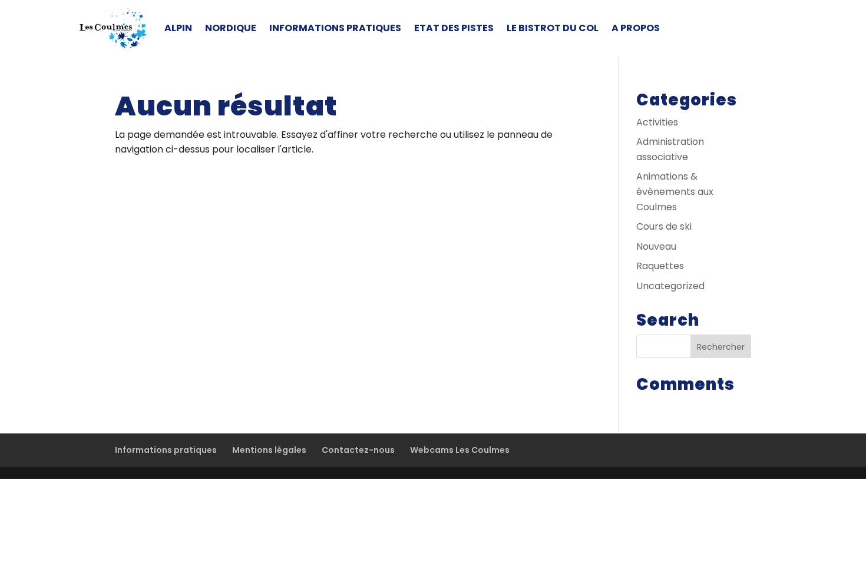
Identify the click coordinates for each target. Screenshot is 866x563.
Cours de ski (664, 226)
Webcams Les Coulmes (460, 450)
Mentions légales (269, 450)
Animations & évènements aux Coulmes (674, 191)
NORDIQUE (230, 28)
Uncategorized (670, 286)
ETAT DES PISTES (454, 28)
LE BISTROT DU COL (553, 28)
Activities (657, 122)
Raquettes (660, 266)
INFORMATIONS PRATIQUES (335, 28)
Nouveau (656, 246)
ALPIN (178, 28)
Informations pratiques (166, 450)
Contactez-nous (358, 450)
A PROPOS (636, 28)
